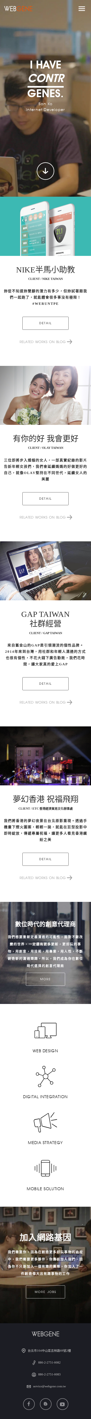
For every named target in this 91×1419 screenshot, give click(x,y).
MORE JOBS (45, 1292)
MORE (45, 979)
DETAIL (45, 323)
